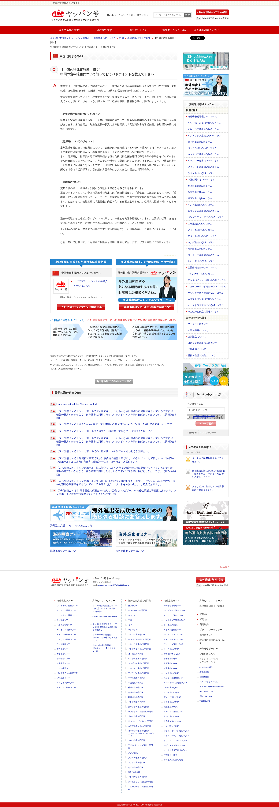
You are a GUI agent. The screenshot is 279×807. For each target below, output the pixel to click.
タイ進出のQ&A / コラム (200, 142)
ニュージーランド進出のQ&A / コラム (207, 286)
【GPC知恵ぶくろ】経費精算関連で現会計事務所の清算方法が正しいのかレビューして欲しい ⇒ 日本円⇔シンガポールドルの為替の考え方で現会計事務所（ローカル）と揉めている (116, 460)
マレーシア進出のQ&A (173, 615)
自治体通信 (204, 677)
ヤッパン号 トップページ (107, 578)
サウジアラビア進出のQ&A (175, 740)
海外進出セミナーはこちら (130, 550)
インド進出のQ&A (171, 673)
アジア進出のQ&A (171, 692)
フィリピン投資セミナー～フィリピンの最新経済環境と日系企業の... (104, 627)
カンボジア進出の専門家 (138, 663)
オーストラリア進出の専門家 (140, 782)
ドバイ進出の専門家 (136, 716)
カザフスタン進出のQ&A (174, 745)
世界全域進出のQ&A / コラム (202, 267)
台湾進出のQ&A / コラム (200, 192)
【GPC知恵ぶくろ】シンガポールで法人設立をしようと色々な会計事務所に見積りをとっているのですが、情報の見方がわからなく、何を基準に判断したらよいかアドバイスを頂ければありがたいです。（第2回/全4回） (116, 471)
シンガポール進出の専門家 (139, 639)
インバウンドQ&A (171, 726)
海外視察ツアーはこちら (63, 550)
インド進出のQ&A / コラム (201, 205)
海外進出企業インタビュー (209, 30)
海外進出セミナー (139, 30)
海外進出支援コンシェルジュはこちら (71, 525)
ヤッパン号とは (125, 15)
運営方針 (204, 619)
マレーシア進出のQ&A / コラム (203, 129)
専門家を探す (104, 30)
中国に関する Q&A (172, 654)
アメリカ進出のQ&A (172, 697)
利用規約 (204, 624)
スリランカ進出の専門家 (138, 707)
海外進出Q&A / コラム (105, 38)
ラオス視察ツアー (64, 644)
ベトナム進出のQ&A (172, 630)
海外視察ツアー (65, 600)
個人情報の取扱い (202, 418)
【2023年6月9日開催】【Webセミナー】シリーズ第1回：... (104, 638)
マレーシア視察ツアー (66, 610)
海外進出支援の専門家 (139, 600)
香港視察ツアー (63, 654)
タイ (130, 625)
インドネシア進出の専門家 (139, 649)
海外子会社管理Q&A (172, 606)
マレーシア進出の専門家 (138, 644)
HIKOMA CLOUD (206, 691)
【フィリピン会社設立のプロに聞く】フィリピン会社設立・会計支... (104, 609)
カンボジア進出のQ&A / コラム (203, 154)
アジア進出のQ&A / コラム (201, 230)
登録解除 (193, 433)
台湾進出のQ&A (170, 663)
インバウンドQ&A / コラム (201, 274)
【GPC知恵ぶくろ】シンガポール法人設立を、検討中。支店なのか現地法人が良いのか (104, 431)
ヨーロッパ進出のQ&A (173, 712)
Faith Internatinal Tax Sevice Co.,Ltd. (76, 404)
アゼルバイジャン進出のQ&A (176, 731)
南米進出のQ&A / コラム (200, 249)
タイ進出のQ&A (170, 625)
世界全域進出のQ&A (172, 721)
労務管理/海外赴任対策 (139, 38)
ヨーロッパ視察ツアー (66, 687)
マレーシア (133, 630)
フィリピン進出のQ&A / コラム (203, 167)
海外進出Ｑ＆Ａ (172, 600)
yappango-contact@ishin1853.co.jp (113, 585)
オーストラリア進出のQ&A (175, 750)
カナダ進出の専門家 (136, 762)
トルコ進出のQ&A (171, 716)
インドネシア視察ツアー (67, 615)
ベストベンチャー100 (208, 682)
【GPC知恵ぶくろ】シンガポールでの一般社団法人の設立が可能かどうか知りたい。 (103, 451)
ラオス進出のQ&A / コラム (201, 173)
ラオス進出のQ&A (171, 649)
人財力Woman (205, 696)
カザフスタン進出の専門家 (139, 726)
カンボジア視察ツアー (66, 630)
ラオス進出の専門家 (136, 678)
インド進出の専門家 (136, 702)
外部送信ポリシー (208, 648)
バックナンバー (209, 433)
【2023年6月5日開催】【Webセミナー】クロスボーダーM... (104, 648)
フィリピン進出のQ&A (173, 644)
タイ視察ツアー (63, 620)
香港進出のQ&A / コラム (200, 186)
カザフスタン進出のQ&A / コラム (204, 299)
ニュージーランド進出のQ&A (176, 736)
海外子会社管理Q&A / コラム (202, 116)
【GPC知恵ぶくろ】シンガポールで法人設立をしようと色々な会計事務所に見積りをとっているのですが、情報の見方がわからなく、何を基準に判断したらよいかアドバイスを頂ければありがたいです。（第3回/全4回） (116, 441)
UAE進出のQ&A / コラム (200, 224)
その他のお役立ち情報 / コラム (203, 311)
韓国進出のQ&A (170, 668)
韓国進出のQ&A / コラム (200, 198)
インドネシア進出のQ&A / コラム (204, 135)
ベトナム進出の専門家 (137, 659)
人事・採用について (198, 330)
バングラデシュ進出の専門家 (140, 712)
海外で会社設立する (70, 30)
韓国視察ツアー (63, 663)
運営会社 (141, 15)
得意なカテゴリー (171, 755)
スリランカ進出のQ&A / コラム (203, 211)
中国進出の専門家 (135, 683)
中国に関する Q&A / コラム (201, 179)
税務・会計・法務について (201, 355)
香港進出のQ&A (170, 659)
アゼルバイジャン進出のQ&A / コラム (207, 280)
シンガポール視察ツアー (67, 606)
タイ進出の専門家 (135, 654)
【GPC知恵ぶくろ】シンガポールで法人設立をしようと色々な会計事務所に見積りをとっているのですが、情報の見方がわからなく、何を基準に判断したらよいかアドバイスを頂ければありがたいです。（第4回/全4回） (116, 414)
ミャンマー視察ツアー (66, 634)
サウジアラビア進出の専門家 (140, 721)
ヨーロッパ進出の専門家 (138, 731)
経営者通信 (204, 672)
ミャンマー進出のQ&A (173, 639)
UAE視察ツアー (63, 678)
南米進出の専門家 (135, 767)
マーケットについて (198, 324)
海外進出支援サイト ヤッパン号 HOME (70, 38)
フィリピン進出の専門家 (138, 673)
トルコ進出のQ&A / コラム (201, 261)
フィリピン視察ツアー (66, 639)
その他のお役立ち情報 (173, 760)
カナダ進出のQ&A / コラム (201, 242)
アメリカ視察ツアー (65, 683)
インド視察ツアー (64, 668)
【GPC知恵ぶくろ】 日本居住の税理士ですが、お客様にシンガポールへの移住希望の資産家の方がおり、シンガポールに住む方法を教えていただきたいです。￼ (116, 492)
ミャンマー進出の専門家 (138, 668)
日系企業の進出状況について (202, 343)
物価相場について (197, 349)
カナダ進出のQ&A (171, 702)
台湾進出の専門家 (135, 692)
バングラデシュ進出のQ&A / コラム (206, 217)
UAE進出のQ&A (171, 687)
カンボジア (133, 606)
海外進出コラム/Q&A (174, 30)
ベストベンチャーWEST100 (211, 686)
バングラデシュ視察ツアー (68, 673)
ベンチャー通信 (206, 667)
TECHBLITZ (204, 701)
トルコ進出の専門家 (136, 740)
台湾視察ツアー (63, 659)
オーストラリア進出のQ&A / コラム (206, 305)
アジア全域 (133, 753)
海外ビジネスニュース (210, 600)
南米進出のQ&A (170, 707)
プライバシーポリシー (204, 415)
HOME (110, 15)
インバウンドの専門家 (137, 777)
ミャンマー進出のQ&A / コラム (203, 161)
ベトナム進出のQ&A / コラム (202, 148)
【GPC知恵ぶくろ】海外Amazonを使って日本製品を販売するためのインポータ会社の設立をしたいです (114, 424)
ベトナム (132, 615)
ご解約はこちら (207, 654)
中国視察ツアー (63, 649)
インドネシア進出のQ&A (174, 620)
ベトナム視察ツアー (65, 625)
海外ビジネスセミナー (103, 600)
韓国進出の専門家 (135, 697)
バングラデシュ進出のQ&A (175, 683)
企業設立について (197, 337)
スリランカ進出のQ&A (173, 678)
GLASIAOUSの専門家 (137, 610)
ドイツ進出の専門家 (136, 634)
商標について (206, 635)
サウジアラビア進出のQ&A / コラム (206, 293)
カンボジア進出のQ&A (173, 634)
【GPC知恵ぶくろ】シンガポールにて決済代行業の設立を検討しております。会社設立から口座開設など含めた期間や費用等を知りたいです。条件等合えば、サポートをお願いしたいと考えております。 (115, 482)
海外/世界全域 (134, 772)
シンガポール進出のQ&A (174, 610)
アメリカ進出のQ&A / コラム (202, 236)
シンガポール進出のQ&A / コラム (204, 123)
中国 (121, 38)
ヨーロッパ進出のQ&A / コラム (203, 255)
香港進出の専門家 (135, 687)
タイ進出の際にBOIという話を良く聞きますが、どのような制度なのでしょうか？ (208, 474)
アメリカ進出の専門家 (137, 758)
